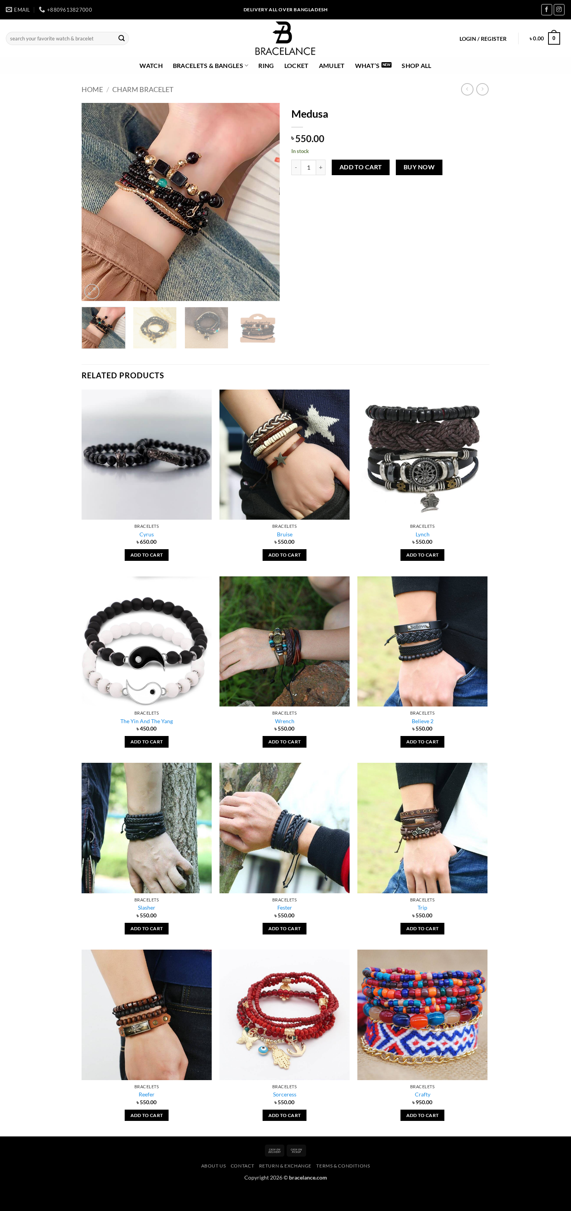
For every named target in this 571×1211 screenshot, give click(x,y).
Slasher (146, 907)
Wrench (284, 721)
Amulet (332, 65)
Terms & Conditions (343, 1166)
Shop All (417, 65)
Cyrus (146, 534)
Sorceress (284, 1094)
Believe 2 (422, 721)
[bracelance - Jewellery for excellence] (285, 38)
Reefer (147, 1094)
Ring (266, 65)
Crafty (422, 1094)
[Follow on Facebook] (546, 9)
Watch (151, 65)
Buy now (419, 167)
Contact (242, 1166)
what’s (367, 65)
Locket (296, 65)
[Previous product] (482, 89)
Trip (422, 907)
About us (213, 1166)
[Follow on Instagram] (559, 9)
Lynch (423, 534)
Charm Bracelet (143, 89)
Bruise (284, 534)
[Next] (266, 202)
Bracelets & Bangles (208, 65)
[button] (483, 39)
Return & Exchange (285, 1166)
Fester (284, 907)
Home (92, 89)
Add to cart (360, 167)
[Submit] (121, 38)
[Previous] (95, 202)
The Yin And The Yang (146, 721)
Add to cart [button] (147, 554)
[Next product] (467, 89)
